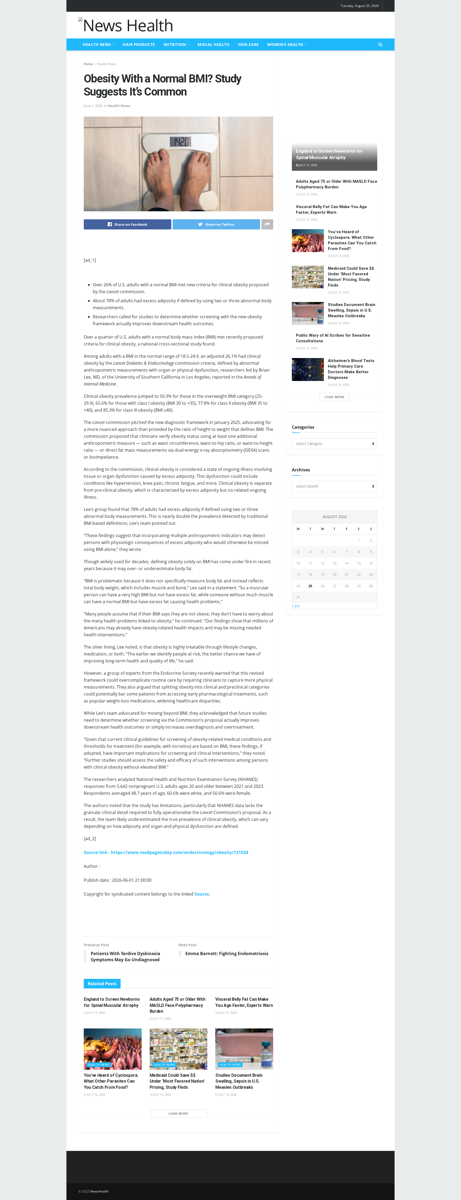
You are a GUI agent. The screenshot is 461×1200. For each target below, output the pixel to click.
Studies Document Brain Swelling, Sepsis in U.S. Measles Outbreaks (238, 1081)
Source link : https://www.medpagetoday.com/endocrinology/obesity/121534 (166, 852)
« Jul (296, 605)
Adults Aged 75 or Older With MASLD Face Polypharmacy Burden (177, 1005)
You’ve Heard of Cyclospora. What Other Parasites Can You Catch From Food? (111, 1081)
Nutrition (175, 44)
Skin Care (248, 44)
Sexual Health (213, 44)
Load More (178, 1113)
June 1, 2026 (93, 105)
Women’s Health (285, 44)
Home (88, 64)
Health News (97, 44)
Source (201, 894)
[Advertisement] (285, 24)
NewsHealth (99, 1191)
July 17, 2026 (95, 1013)
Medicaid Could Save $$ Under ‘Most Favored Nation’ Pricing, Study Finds (177, 1081)
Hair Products (139, 44)
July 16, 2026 (95, 1094)
